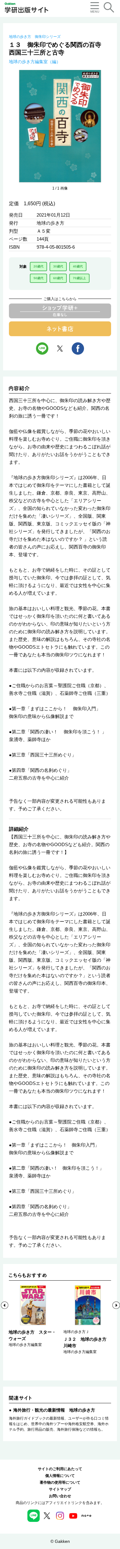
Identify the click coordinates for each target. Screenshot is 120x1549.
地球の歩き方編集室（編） (35, 61)
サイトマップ (60, 1489)
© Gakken (60, 1541)
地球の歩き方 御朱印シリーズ (35, 37)
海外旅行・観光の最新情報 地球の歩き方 (54, 1410)
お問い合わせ (60, 1496)
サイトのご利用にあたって (60, 1469)
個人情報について (60, 1476)
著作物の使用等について (60, 1482)
